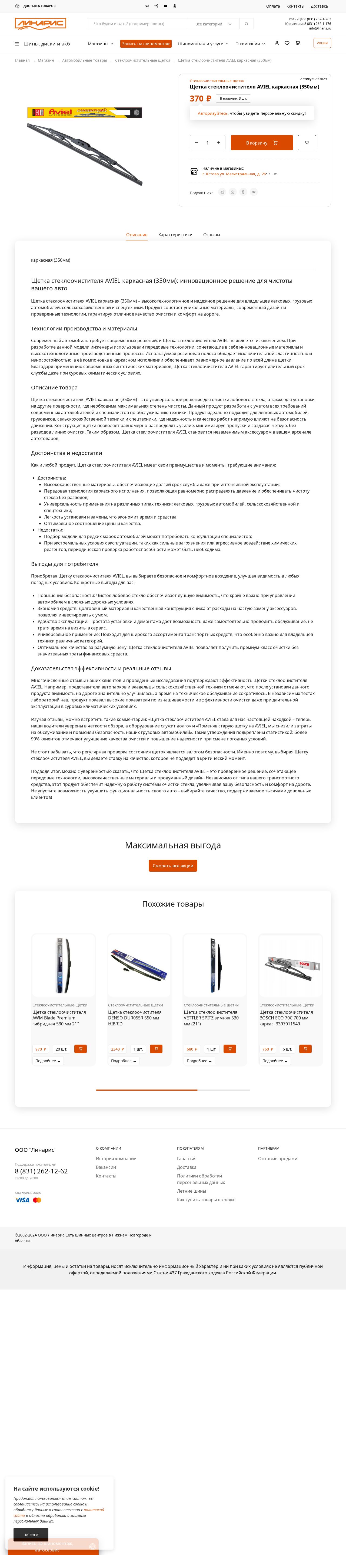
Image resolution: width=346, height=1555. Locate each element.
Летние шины (191, 1191)
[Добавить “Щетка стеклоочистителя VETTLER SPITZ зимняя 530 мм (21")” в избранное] (221, 988)
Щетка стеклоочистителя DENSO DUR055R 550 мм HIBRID (135, 1018)
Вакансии (106, 1167)
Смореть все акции (173, 866)
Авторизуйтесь (213, 113)
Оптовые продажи (277, 1159)
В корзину (257, 143)
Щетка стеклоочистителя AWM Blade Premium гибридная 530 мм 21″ (59, 1018)
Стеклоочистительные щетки (142, 60)
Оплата (273, 6)
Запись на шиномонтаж (146, 43)
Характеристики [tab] (175, 235)
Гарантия (187, 1159)
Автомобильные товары (84, 60)
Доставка (319, 6)
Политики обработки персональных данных (201, 1179)
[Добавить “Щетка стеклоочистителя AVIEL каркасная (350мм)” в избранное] (307, 142)
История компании (116, 1159)
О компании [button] (247, 44)
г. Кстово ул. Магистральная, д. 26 (234, 173)
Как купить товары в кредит (206, 1200)
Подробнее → (48, 1060)
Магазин (46, 60)
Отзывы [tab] (211, 235)
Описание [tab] (137, 235)
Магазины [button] (98, 44)
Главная (22, 60)
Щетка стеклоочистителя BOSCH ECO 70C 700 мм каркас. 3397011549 (286, 1018)
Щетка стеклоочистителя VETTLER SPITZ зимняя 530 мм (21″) (211, 1018)
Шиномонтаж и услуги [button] (201, 44)
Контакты (295, 6)
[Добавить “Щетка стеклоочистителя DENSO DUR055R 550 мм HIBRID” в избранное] (146, 988)
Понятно (31, 1534)
